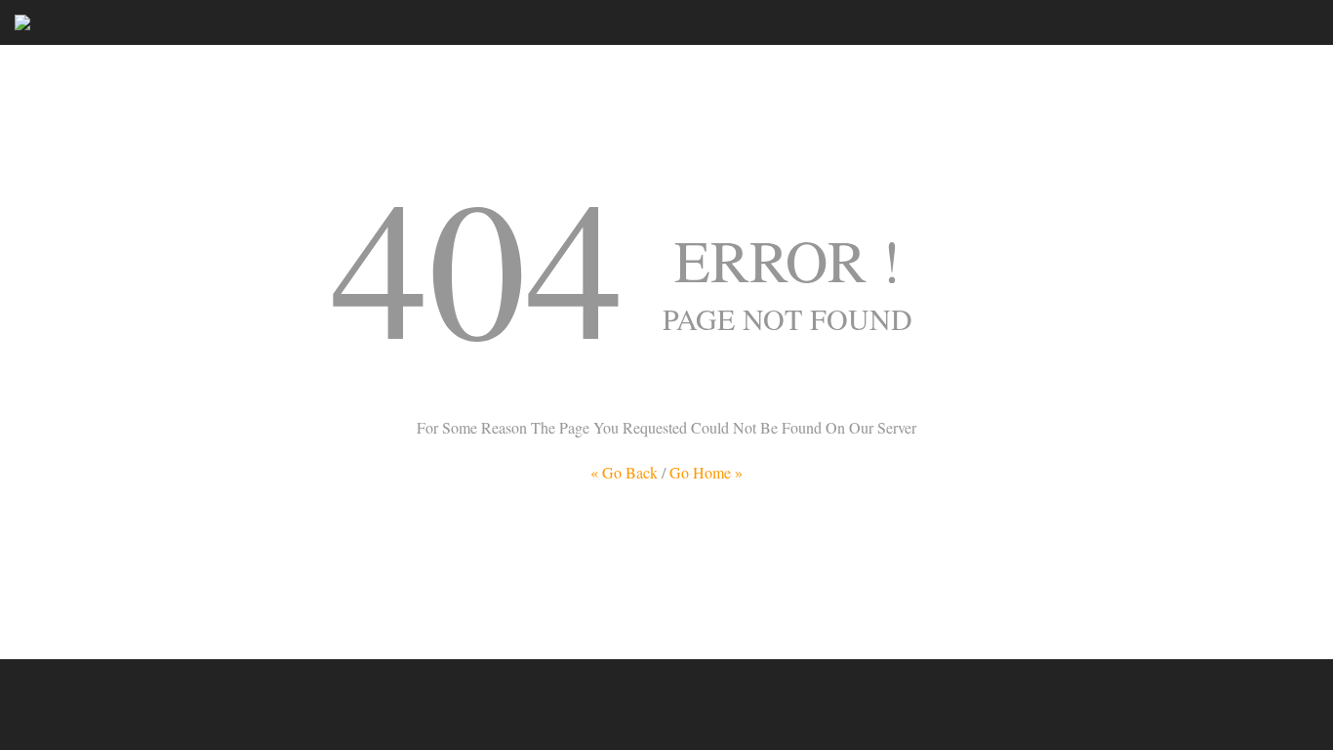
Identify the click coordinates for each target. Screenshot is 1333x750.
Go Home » (706, 472)
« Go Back (624, 472)
